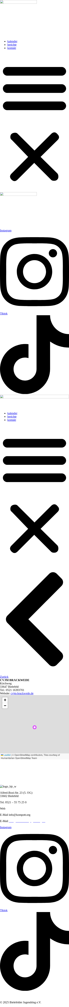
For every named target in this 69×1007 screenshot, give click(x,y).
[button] (34, 122)
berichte (12, 44)
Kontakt (37, 996)
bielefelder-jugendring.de (20, 808)
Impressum (6, 996)
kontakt (11, 48)
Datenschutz (22, 996)
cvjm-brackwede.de (22, 693)
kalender (12, 41)
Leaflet (6, 754)
